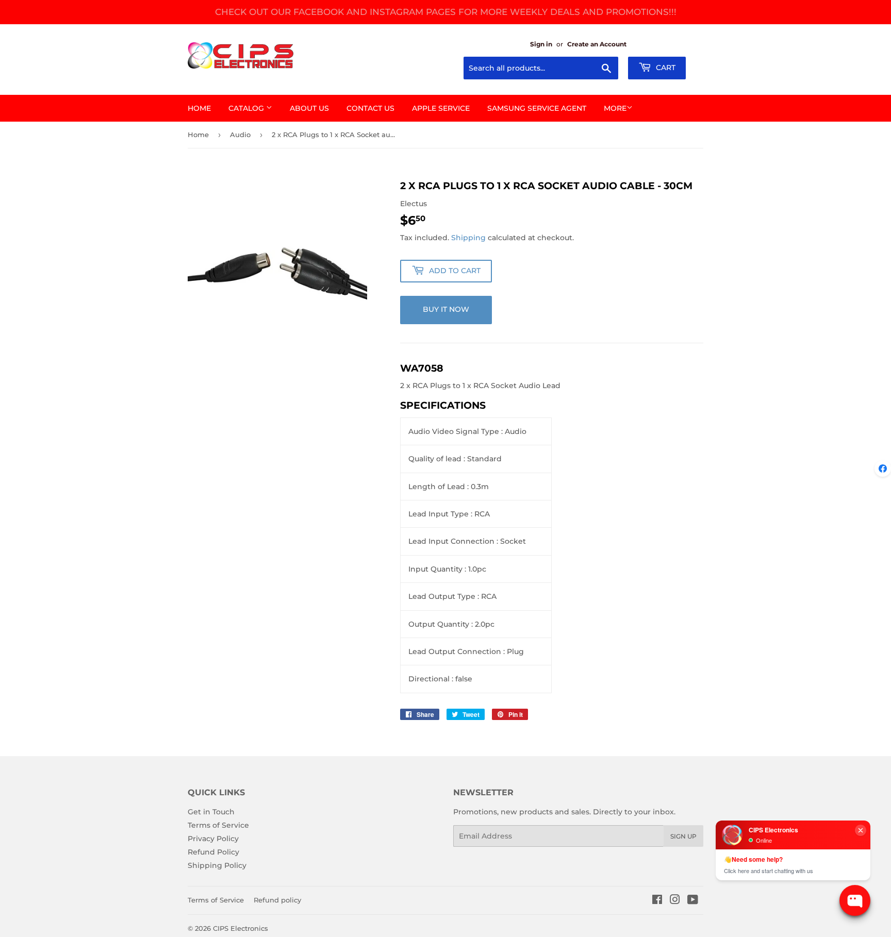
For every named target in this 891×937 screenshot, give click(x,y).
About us (309, 108)
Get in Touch (211, 811)
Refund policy (277, 900)
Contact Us (370, 108)
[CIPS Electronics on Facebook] (657, 901)
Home (199, 108)
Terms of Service (218, 825)
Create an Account (596, 44)
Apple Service (441, 108)
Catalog (247, 108)
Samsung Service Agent (536, 108)
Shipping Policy (217, 865)
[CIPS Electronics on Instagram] (675, 901)
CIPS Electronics (240, 928)
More (615, 108)
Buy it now (446, 309)
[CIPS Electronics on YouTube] (692, 901)
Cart (664, 67)
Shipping (468, 237)
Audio (240, 134)
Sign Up (683, 836)
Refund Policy (213, 852)
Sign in (541, 44)
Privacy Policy (213, 838)
